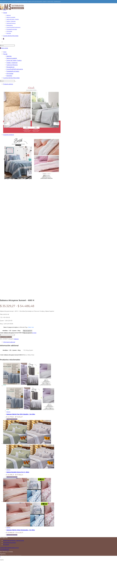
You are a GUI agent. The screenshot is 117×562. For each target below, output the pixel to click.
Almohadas (9, 73)
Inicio (4, 52)
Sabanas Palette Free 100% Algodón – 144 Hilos (20, 414)
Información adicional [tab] (9, 342)
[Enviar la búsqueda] (15, 81)
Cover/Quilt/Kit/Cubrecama (14, 69)
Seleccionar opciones (11, 419)
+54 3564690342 (4, 549)
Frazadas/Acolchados (12, 71)
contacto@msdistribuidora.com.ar (9, 547)
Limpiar (34, 332)
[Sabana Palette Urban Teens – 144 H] (31, 181)
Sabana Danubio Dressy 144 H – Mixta (17, 472)
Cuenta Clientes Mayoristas (11, 78)
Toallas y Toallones (11, 62)
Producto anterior (8, 84)
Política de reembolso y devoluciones (13, 540)
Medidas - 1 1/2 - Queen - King (11, 330)
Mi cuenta (6, 544)
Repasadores (10, 67)
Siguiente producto (8, 134)
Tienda (5, 54)
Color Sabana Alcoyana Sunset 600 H (11, 332)
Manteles (9, 75)
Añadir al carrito (6, 337)
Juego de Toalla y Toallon (14, 60)
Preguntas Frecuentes (9, 542)
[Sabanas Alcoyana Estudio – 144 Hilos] (31, 132)
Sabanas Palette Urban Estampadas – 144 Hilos (20, 530)
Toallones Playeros (12, 65)
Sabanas (8, 56)
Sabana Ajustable (11, 58)
